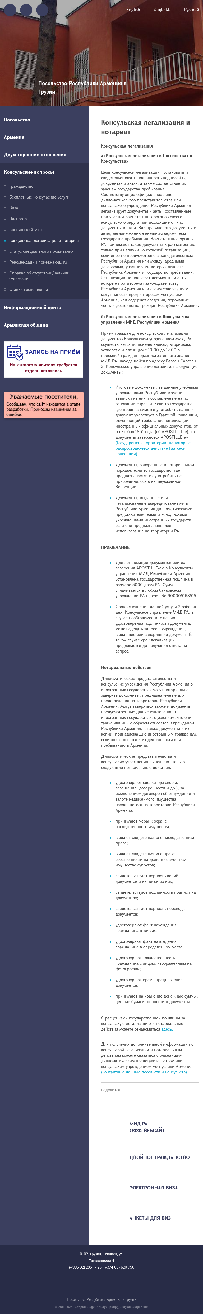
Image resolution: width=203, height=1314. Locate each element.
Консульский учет (25, 229)
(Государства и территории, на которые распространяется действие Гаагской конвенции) (153, 448)
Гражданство (21, 186)
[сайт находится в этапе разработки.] (44, 405)
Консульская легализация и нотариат (44, 240)
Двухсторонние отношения (35, 154)
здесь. (167, 1029)
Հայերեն (162, 9)
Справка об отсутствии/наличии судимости (39, 275)
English (133, 9)
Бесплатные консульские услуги (39, 197)
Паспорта (18, 218)
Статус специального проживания (41, 251)
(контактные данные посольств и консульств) (144, 1071)
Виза (13, 207)
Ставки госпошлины (28, 289)
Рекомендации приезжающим (38, 262)
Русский (191, 9)
